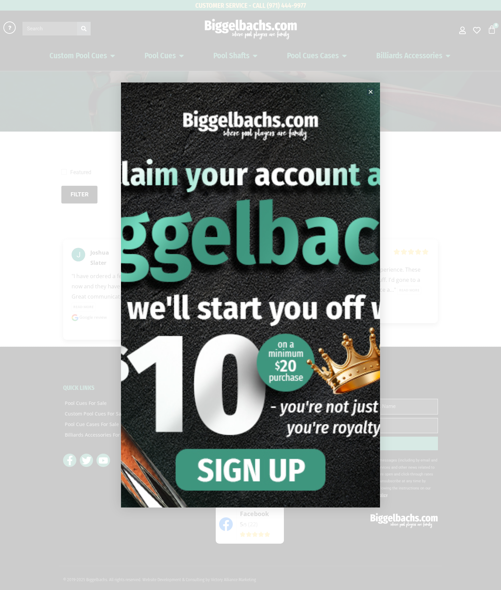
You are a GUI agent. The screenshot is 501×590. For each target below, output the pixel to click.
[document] (250, 295)
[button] (370, 91)
